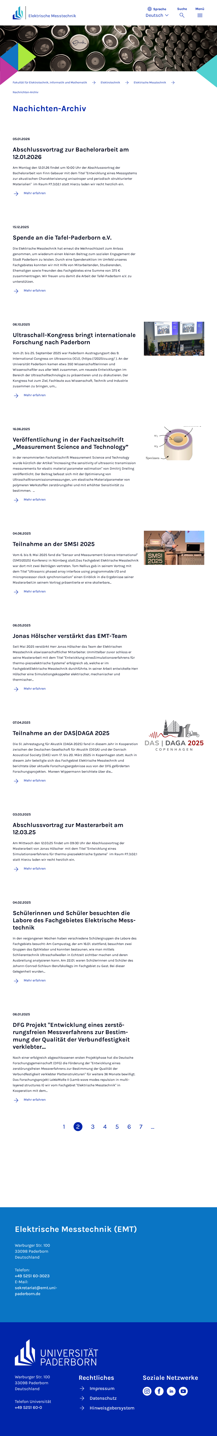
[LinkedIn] (171, 1391)
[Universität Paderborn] (108, 1352)
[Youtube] (183, 1391)
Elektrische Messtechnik (52, 15)
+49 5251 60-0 (28, 1407)
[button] (159, 12)
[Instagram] (147, 1391)
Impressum (102, 1388)
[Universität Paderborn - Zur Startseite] (18, 12)
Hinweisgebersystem (112, 1408)
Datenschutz (103, 1398)
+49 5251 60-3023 (32, 1275)
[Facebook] (159, 1391)
